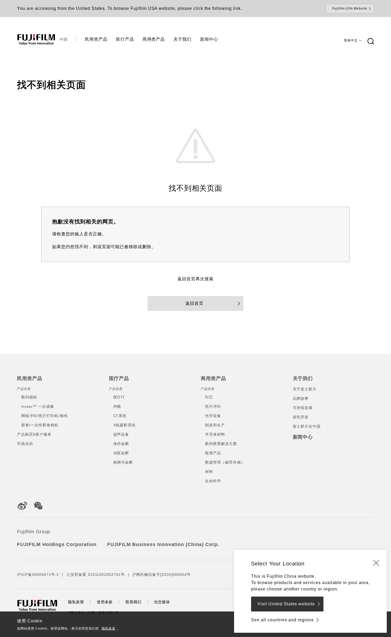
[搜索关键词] (370, 41)
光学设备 (213, 416)
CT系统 (120, 416)
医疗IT (119, 397)
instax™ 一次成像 (37, 406)
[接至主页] (36, 39)
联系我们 (134, 602)
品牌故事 (301, 398)
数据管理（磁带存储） (225, 462)
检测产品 (213, 453)
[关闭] (376, 562)
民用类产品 (29, 378)
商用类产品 (213, 378)
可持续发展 (303, 408)
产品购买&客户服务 (34, 434)
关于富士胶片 (305, 389)
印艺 (209, 397)
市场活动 (25, 444)
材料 (209, 471)
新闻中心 (303, 437)
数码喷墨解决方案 (221, 444)
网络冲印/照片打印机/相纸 (44, 416)
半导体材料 (215, 434)
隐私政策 (108, 628)
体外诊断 (121, 444)
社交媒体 (162, 602)
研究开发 (301, 417)
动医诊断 (121, 453)
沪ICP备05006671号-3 (38, 574)
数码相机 (29, 397)
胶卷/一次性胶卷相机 (40, 425)
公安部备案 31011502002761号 (95, 574)
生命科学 (213, 481)
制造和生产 (215, 425)
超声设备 (121, 434)
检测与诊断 (123, 462)
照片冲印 (213, 406)
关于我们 (303, 378)
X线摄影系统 (124, 425)
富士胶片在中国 (307, 426)
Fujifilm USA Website (349, 8)
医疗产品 (119, 378)
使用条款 (105, 602)
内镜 (117, 406)
